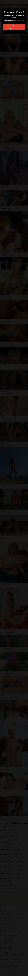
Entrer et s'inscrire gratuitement (14, 27)
